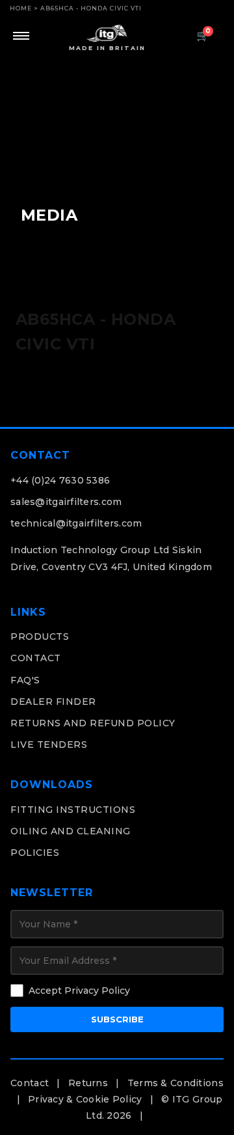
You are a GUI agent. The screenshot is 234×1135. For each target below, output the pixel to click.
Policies (34, 852)
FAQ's (25, 680)
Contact (35, 658)
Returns (88, 1083)
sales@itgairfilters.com (66, 502)
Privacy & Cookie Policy (85, 1099)
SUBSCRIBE (117, 1019)
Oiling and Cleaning (70, 831)
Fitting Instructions (72, 809)
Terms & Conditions (175, 1083)
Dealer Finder (53, 701)
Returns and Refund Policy (93, 723)
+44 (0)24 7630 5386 (60, 480)
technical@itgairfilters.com (76, 523)
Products (39, 636)
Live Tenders (48, 744)
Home (21, 8)
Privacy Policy (97, 990)
